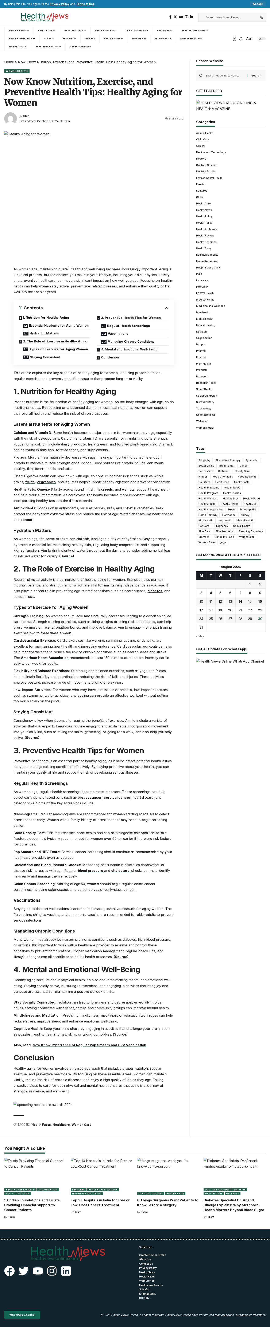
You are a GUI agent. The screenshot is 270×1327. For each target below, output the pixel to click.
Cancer (244, 465)
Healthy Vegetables (210, 509)
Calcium (67, 438)
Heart (231, 509)
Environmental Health (209, 177)
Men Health (203, 312)
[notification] (241, 38)
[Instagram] (186, 17)
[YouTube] (181, 17)
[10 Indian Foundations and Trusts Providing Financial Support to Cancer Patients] (35, 1176)
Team (11, 1216)
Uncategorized (205, 414)
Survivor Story (205, 402)
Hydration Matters (44, 333)
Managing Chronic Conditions (131, 341)
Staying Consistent (45, 357)
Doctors (201, 158)
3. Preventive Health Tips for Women (131, 318)
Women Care (81, 1124)
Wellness (202, 421)
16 (260, 601)
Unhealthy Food (224, 536)
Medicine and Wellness (210, 305)
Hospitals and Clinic (208, 267)
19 (220, 610)
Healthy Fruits (207, 504)
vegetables (46, 482)
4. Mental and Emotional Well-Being (129, 349)
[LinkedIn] (191, 17)
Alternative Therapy (227, 460)
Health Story (204, 248)
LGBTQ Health (205, 293)
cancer (26, 520)
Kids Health (205, 520)
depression (205, 471)
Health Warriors (208, 498)
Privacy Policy (59, 3)
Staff (26, 116)
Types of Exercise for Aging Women (58, 349)
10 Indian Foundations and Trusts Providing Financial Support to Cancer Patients (32, 1205)
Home (9, 62)
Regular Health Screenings (128, 326)
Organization (204, 337)
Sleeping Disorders (251, 531)
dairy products (73, 444)
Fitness (203, 476)
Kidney (245, 515)
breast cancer (90, 797)
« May (200, 636)
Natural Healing (205, 325)
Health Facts (41, 1124)
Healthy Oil (250, 504)
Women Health (17, 71)
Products (202, 370)
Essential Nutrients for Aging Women (59, 325)
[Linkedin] (66, 1271)
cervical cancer (117, 797)
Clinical (200, 145)
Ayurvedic (252, 460)
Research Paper (206, 382)
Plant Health (203, 363)
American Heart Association (45, 658)
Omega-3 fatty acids (54, 489)
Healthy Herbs (230, 504)
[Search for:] (224, 75)
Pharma (201, 350)
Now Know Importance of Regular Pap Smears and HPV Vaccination (89, 1045)
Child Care (202, 139)
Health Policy (204, 216)
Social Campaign (206, 395)
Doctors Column (206, 164)
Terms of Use (85, 3)
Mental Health (204, 318)
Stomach (203, 536)
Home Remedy (207, 515)
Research (202, 376)
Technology (203, 408)
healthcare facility (207, 254)
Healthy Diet (230, 498)
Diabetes (224, 471)
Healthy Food (251, 498)
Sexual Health (241, 525)
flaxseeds (104, 489)
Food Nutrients (247, 476)
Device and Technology (211, 152)
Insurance (202, 280)
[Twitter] (175, 17)
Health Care (203, 203)
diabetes (154, 591)
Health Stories (232, 493)
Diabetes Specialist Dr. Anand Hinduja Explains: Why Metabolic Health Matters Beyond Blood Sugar (234, 1205)
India (199, 273)
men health (224, 520)
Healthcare (61, 1124)
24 (201, 619)
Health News (204, 209)
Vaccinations (118, 333)
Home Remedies (206, 261)
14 (240, 601)
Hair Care (204, 482)
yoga (223, 542)
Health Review (205, 235)
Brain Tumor (227, 465)
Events (200, 184)
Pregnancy (221, 525)
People (200, 344)
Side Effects (204, 389)
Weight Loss (247, 536)
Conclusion (110, 357)
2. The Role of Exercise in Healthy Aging (55, 341)
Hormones (229, 515)
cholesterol (121, 870)
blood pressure (90, 870)
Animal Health (204, 132)
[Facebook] (170, 17)
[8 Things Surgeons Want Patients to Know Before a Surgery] (168, 1176)
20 (230, 610)
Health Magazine (208, 487)
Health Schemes (206, 241)
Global (200, 197)
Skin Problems (225, 531)
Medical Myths (205, 299)
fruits (30, 482)
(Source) (66, 556)
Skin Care (204, 531)
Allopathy (204, 460)
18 (211, 610)
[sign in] (234, 39)
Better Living (206, 465)
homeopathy (248, 509)
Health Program (208, 493)
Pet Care (203, 525)
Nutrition (201, 331)
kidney (20, 550)
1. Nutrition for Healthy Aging (46, 317)
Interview (202, 286)
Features (201, 190)
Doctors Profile (205, 171)
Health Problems (206, 229)
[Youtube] (37, 1271)
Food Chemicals (223, 476)
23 (260, 610)
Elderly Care (242, 471)
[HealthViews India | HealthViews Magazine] (44, 17)
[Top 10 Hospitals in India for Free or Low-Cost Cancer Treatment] (102, 1176)
